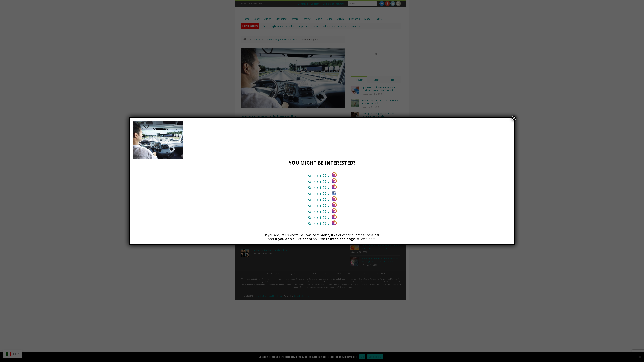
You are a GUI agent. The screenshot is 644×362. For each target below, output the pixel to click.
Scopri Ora (319, 175)
